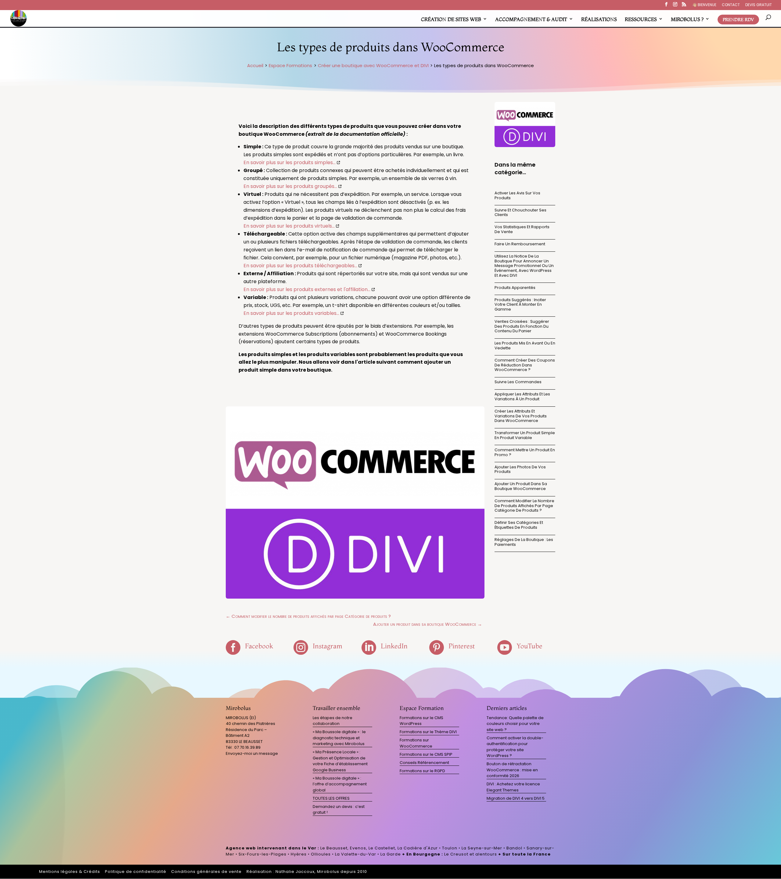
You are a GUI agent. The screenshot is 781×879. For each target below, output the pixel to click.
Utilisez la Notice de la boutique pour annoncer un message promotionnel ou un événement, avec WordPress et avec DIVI (524, 265)
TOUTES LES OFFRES (331, 798)
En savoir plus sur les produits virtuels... (289, 225)
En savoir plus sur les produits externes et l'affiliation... (306, 289)
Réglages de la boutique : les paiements (524, 542)
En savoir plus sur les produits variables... (291, 313)
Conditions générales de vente (206, 871)
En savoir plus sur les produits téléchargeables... (300, 265)
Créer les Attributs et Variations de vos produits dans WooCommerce (521, 415)
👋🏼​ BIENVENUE (704, 5)
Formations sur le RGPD (422, 771)
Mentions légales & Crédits (69, 871)
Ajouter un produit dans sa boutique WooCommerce (521, 486)
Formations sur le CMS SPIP (426, 754)
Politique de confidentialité (135, 871)
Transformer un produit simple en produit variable (525, 435)
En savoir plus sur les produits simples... (289, 162)
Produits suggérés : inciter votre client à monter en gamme (520, 304)
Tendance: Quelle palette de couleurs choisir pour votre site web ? (515, 724)
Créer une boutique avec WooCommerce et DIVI (373, 65)
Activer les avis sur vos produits (517, 195)
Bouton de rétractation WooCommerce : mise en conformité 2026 (512, 770)
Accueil (255, 65)
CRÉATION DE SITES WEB (451, 19)
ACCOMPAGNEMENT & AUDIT (531, 19)
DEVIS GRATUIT (758, 5)
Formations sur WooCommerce (416, 743)
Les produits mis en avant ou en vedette (525, 345)
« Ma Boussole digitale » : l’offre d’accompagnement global (340, 784)
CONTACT (731, 5)
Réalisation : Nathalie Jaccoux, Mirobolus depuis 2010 (307, 871)
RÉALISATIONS (599, 19)
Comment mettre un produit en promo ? (525, 452)
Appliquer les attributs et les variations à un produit (522, 396)
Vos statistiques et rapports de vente (522, 229)
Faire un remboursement (520, 244)
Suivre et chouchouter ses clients (520, 212)
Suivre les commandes (518, 382)
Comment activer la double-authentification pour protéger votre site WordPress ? (515, 747)
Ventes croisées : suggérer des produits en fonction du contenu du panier (522, 326)
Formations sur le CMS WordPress (421, 721)
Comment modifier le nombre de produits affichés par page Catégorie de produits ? (524, 505)
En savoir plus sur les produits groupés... (290, 186)
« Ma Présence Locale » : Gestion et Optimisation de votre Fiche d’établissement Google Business (340, 761)
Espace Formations (290, 65)
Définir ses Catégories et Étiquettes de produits (519, 525)
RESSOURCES (641, 19)
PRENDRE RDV (738, 19)
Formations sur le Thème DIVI (428, 732)
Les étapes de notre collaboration (332, 721)
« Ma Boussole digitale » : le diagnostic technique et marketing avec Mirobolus (339, 738)
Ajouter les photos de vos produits (520, 469)
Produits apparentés (515, 287)
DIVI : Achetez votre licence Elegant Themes (513, 787)
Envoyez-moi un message (252, 753)
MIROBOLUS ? (687, 19)
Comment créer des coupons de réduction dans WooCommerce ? (525, 365)
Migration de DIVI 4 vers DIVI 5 (516, 798)
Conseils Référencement (424, 763)
